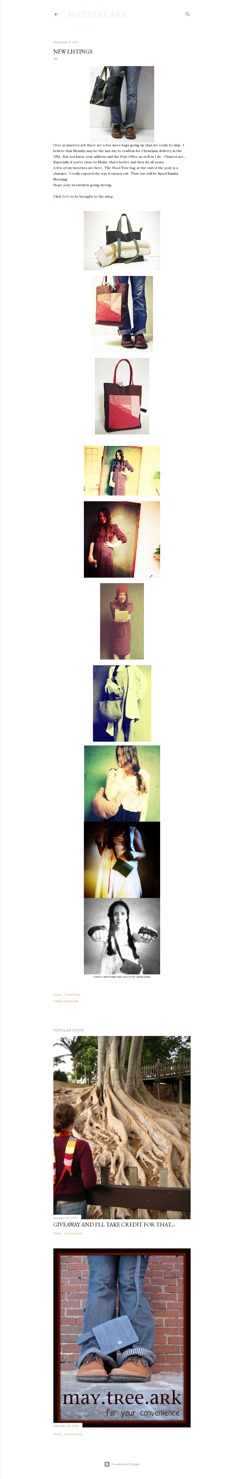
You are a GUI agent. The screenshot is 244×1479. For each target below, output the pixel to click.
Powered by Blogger (126, 1464)
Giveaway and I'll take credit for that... (114, 1224)
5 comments (73, 1434)
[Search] (188, 13)
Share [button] (57, 994)
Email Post (72, 994)
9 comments (73, 1233)
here (65, 196)
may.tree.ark (98, 14)
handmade (70, 1001)
